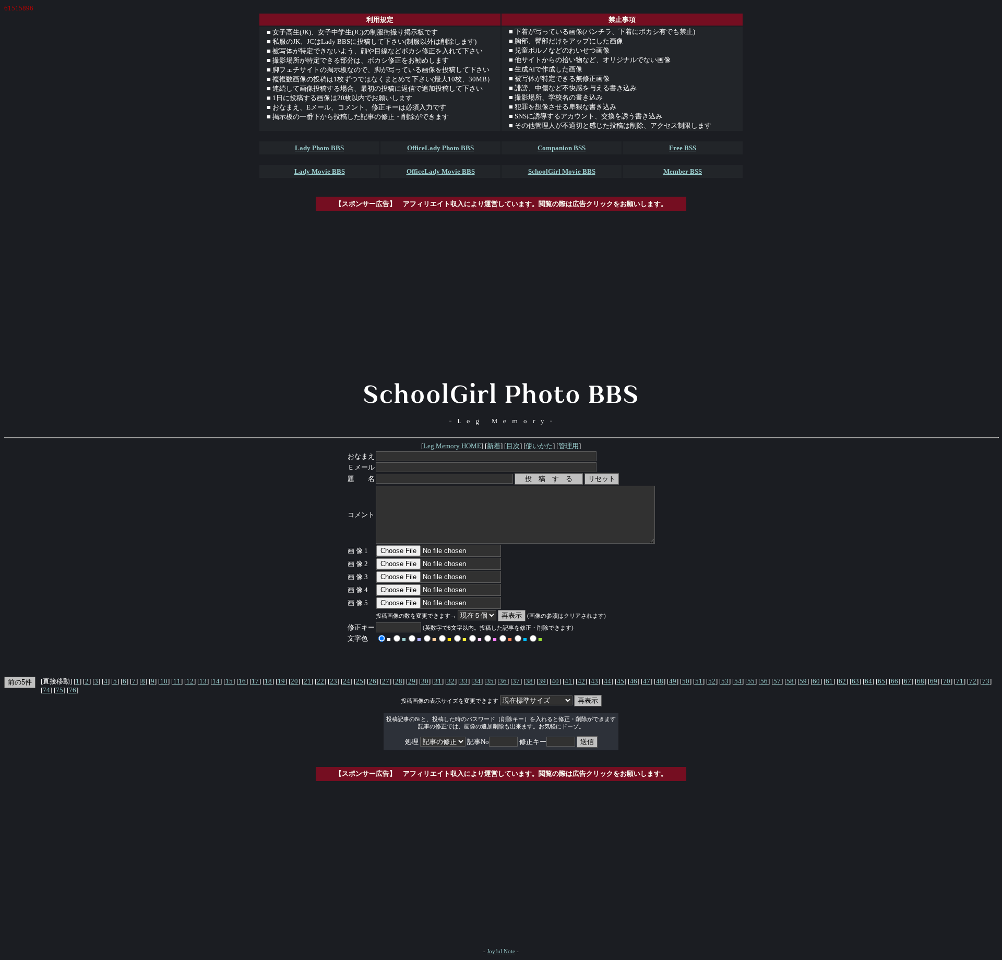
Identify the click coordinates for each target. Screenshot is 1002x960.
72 (972, 681)
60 (816, 681)
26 (372, 681)
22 (320, 681)
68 (920, 681)
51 (698, 681)
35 (490, 681)
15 (229, 681)
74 (46, 690)
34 (477, 681)
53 (725, 681)
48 (659, 681)
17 (255, 681)
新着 (493, 446)
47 (646, 681)
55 (751, 681)
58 (790, 681)
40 (555, 681)
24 (346, 681)
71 (959, 681)
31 (438, 681)
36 (503, 681)
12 (190, 681)
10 (164, 681)
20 (294, 681)
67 (907, 681)
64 (868, 681)
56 (764, 681)
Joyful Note (501, 951)
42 (581, 681)
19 (281, 681)
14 (216, 681)
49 (672, 681)
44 (607, 681)
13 (203, 681)
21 (307, 681)
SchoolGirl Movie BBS (561, 171)
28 (398, 681)
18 (268, 681)
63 (855, 681)
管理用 (568, 446)
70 (946, 681)
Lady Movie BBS (319, 171)
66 (894, 681)
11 (177, 681)
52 (711, 681)
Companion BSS (562, 148)
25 (359, 681)
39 (542, 681)
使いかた (539, 446)
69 (933, 681)
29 (411, 681)
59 (803, 681)
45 (620, 681)
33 (464, 681)
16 (242, 681)
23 (333, 681)
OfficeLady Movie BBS (441, 171)
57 (777, 681)
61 (829, 681)
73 (985, 681)
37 (516, 681)
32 (451, 681)
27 (385, 681)
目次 (513, 446)
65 (881, 681)
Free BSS (682, 148)
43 (594, 681)
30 (424, 681)
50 (685, 681)
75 (59, 690)
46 (633, 681)
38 (529, 681)
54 (738, 681)
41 (568, 681)
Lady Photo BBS (319, 148)
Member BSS (682, 171)
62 (842, 681)
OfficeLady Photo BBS (440, 148)
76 (72, 690)
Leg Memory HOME (452, 446)
